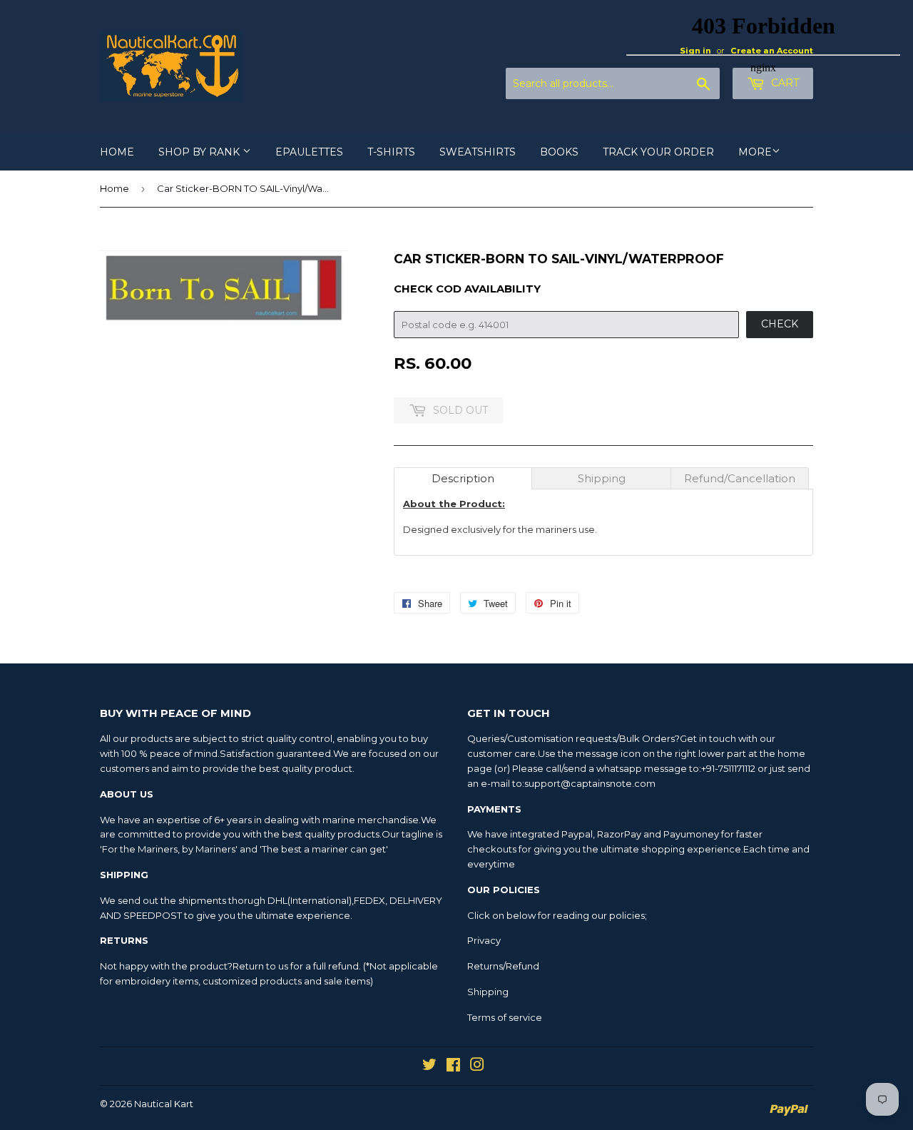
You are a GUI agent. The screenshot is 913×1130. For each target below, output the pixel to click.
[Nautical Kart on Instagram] (477, 1066)
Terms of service (504, 1017)
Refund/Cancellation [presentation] (739, 478)
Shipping (488, 991)
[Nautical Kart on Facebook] (453, 1066)
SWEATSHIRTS (477, 152)
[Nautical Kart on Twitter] (429, 1066)
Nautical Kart (163, 1103)
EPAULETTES (309, 152)
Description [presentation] (463, 478)
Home (114, 188)
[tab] (463, 478)
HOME (117, 152)
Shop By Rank (200, 152)
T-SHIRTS (391, 152)
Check (779, 323)
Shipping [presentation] (602, 478)
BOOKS (559, 152)
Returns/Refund (503, 966)
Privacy (484, 940)
